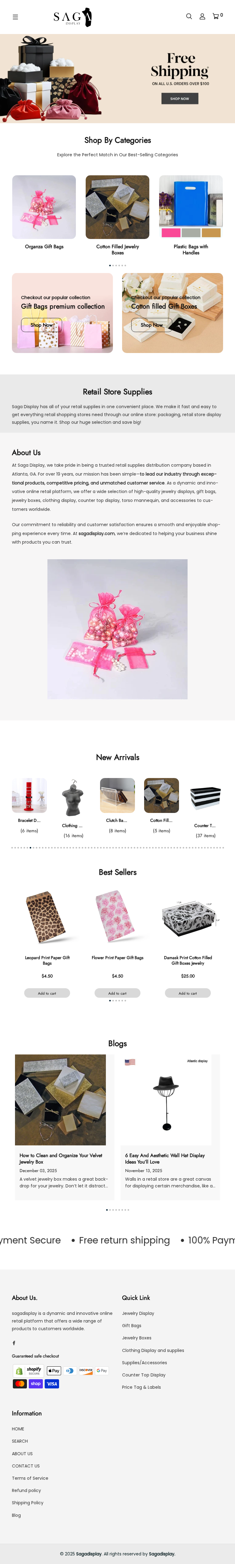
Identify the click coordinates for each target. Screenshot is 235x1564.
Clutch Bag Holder (123, 820)
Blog (16, 1515)
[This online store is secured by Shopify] (29, 1371)
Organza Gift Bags (44, 246)
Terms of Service (30, 1478)
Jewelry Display (138, 1313)
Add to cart (47, 993)
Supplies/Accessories (144, 1363)
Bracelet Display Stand (38, 820)
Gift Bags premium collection (63, 306)
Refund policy (26, 1490)
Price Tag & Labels (141, 1387)
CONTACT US (26, 1466)
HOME (18, 1429)
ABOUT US (22, 1454)
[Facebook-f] (14, 1343)
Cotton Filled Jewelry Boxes (117, 249)
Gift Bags (131, 1326)
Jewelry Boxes (136, 1338)
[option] (117, 78)
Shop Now (42, 324)
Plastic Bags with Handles (191, 249)
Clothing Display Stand (82, 825)
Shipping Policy (27, 1503)
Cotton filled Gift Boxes (164, 306)
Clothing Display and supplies (153, 1350)
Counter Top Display (144, 1375)
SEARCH (20, 1441)
